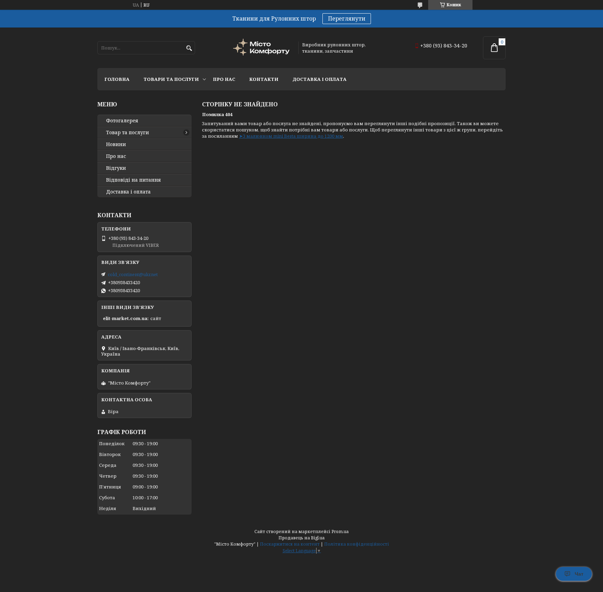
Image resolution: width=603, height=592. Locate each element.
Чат (579, 574)
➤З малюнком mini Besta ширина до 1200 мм (291, 136)
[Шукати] (189, 48)
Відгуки (116, 168)
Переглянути (346, 18)
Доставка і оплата (319, 79)
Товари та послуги (171, 79)
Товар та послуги (127, 132)
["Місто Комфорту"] (262, 48)
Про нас (224, 79)
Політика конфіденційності (356, 544)
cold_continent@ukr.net (133, 274)
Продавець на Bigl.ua (301, 538)
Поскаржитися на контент (290, 544)
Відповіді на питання (133, 180)
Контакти (263, 79)
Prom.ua (340, 531)
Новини (116, 144)
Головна (116, 79)
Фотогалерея (122, 120)
